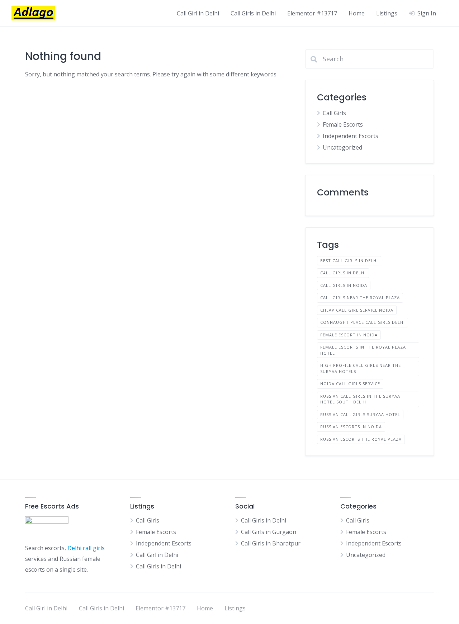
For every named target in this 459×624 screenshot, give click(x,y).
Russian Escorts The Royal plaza (361, 439)
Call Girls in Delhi (253, 13)
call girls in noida (343, 285)
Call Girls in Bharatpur (271, 543)
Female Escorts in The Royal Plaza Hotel (363, 350)
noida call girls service (350, 383)
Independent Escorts (350, 136)
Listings (386, 13)
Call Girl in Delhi (198, 13)
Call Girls (334, 113)
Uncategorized (342, 147)
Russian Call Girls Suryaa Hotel (360, 414)
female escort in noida (349, 334)
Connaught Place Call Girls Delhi (362, 322)
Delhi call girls (86, 548)
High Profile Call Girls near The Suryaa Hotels (360, 368)
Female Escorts (343, 124)
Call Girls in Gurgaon (268, 532)
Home (357, 13)
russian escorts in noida (351, 426)
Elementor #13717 (312, 13)
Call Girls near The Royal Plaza (360, 297)
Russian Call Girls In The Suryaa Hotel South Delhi (360, 399)
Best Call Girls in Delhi (349, 260)
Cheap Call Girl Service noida (356, 310)
